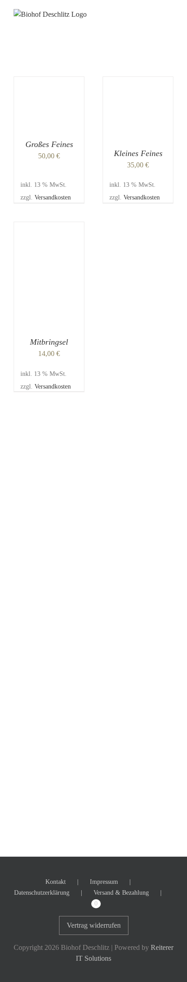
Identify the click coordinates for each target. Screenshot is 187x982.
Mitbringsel (49, 341)
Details (55, 104)
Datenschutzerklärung (41, 892)
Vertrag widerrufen (94, 925)
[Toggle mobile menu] (169, 14)
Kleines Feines (138, 153)
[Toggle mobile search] (153, 14)
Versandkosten (52, 197)
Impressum (104, 881)
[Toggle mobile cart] (137, 14)
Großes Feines (49, 144)
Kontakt (55, 881)
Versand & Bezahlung (121, 892)
